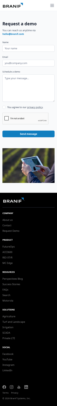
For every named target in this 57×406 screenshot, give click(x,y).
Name (5, 42)
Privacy (14, 392)
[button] (51, 5)
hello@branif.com (13, 34)
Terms (5, 392)
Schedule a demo (11, 71)
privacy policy (35, 107)
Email (5, 57)
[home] (17, 5)
